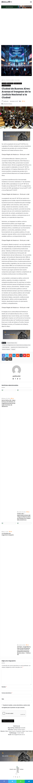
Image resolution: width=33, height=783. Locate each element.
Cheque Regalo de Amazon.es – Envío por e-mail (15, 154)
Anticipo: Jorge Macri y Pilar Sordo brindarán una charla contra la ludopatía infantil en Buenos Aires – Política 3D (24, 650)
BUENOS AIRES (10, 80)
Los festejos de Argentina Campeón (8, 534)
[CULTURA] (6, 2)
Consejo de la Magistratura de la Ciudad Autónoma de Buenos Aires (16, 345)
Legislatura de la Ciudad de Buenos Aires (19, 347)
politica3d (6, 101)
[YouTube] (17, 777)
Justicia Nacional (5, 347)
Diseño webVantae (16, 769)
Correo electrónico (7, 693)
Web (3, 699)
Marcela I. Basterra (6, 349)
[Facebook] (14, 777)
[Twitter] (15, 777)
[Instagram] (19, 777)
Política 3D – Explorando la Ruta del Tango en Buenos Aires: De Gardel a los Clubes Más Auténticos (24, 517)
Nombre (4, 686)
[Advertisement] (16, 26)
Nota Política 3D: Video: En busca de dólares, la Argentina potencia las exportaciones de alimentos (9, 403)
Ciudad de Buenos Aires (12, 342)
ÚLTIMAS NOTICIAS (6, 85)
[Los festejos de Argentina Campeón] (9, 526)
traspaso (13, 349)
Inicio (4, 80)
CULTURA (17, 80)
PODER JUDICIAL (17, 83)
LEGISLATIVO (10, 83)
